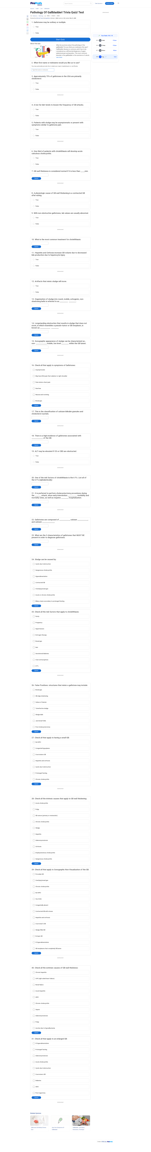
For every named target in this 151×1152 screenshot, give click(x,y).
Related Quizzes (35, 1113)
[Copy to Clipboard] (28, 30)
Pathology (41, 15)
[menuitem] (98, 3)
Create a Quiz (109, 3)
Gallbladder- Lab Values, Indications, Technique (79, 1128)
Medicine (35, 15)
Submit (36, 178)
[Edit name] (106, 56)
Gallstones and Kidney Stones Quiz (38, 1128)
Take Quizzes (98, 3)
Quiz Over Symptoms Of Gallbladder (58, 1128)
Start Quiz (60, 39)
